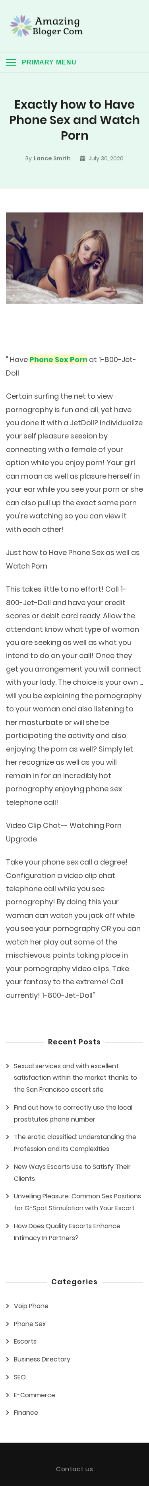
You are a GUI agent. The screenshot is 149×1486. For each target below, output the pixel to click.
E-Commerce (34, 1395)
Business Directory (42, 1359)
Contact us (74, 1469)
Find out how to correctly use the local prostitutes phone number (73, 1113)
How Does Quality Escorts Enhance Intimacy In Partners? (67, 1232)
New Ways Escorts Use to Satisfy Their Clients (72, 1172)
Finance (26, 1412)
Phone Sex (30, 1323)
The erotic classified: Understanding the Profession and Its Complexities (75, 1142)
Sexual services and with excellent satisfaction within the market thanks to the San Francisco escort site (75, 1078)
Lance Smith (52, 158)
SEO (20, 1377)
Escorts (25, 1341)
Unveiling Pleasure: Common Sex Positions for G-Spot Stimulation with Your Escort (77, 1202)
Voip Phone (31, 1306)
